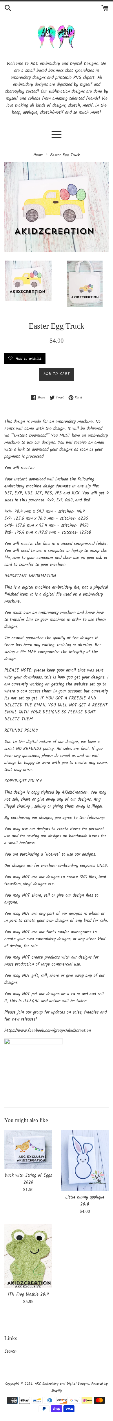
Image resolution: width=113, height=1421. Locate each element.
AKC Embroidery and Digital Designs (62, 1383)
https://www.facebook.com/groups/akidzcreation (47, 1030)
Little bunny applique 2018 (84, 1201)
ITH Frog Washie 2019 (28, 1294)
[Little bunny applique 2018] (85, 1160)
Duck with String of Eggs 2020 (28, 1179)
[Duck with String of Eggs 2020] (28, 1149)
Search (10, 1351)
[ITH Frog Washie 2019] (28, 1256)
